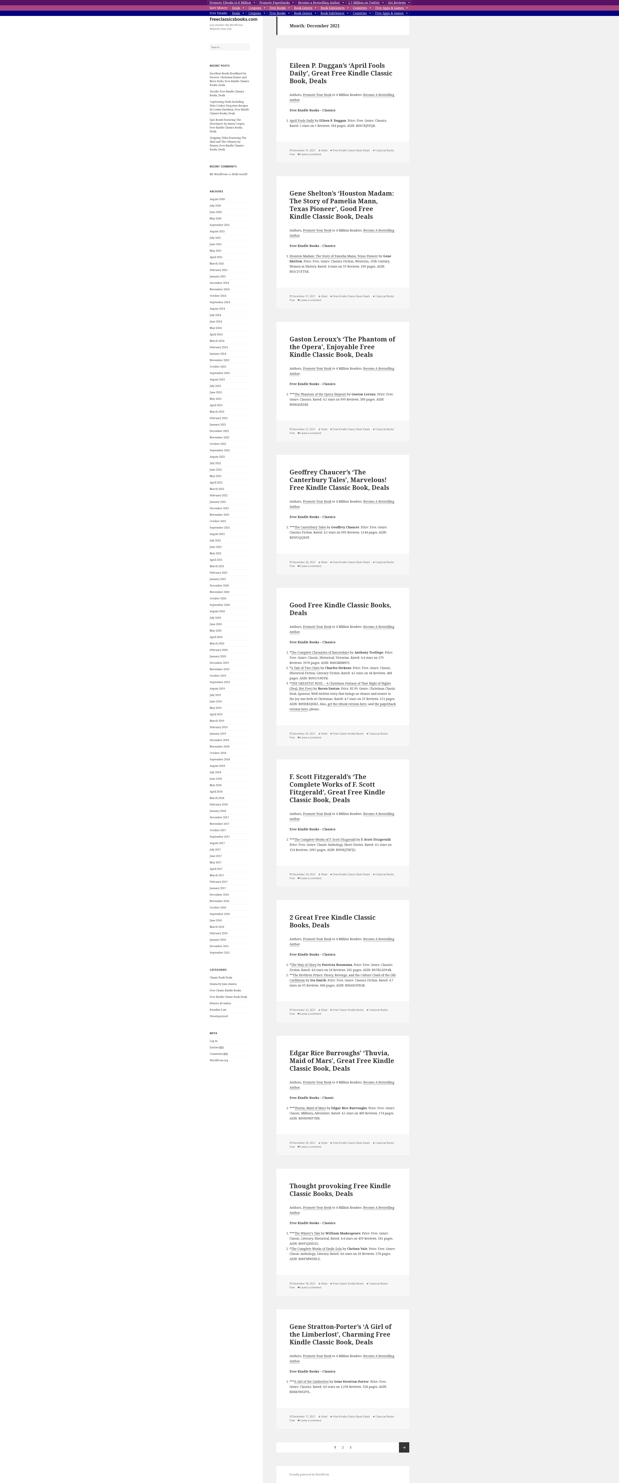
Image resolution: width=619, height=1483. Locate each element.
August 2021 (217, 534)
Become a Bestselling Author (319, 2)
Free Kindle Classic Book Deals (228, 997)
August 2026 (217, 199)
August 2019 (217, 688)
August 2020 (217, 611)
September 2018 (220, 759)
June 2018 (216, 778)
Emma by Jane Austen (223, 984)
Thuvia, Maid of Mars (310, 1108)
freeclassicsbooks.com (233, 19)
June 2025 (216, 244)
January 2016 (218, 939)
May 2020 (215, 630)
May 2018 (215, 785)
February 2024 (219, 347)
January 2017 (218, 888)
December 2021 (219, 508)
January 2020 (218, 656)
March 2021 (217, 566)
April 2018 (216, 791)
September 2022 (220, 450)
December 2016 (219, 894)
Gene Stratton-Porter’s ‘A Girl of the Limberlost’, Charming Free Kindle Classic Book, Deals (340, 1334)
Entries (217, 1047)
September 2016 (220, 914)
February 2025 (219, 270)
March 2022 (217, 489)
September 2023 (220, 373)
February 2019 (219, 727)
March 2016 (217, 927)
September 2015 (220, 952)
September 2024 (220, 302)
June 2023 (216, 392)
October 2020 (218, 598)
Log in (213, 1041)
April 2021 (216, 560)
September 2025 (220, 225)
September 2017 (220, 836)
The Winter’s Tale (307, 1233)
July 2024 (215, 315)
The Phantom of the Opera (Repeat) (320, 394)
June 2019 (216, 701)
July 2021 (215, 540)
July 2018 (215, 772)
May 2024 (215, 328)
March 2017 (217, 875)
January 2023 (218, 424)
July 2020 (215, 617)
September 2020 (220, 605)
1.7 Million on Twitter (364, 2)
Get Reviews (397, 2)
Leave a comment (310, 154)
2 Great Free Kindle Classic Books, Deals (333, 921)
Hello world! (240, 174)
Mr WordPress (219, 174)
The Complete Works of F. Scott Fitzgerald (325, 839)
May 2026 (215, 218)
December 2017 (219, 817)
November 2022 (219, 437)
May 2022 (215, 476)
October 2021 (218, 521)
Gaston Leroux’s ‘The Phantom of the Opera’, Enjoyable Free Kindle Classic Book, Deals (342, 347)
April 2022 (216, 482)
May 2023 (215, 399)
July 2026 (215, 205)
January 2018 (218, 811)
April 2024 (216, 334)
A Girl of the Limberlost (311, 1381)
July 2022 (215, 463)
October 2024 (218, 296)
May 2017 (215, 862)
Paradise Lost (218, 1009)
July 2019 (215, 695)
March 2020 (217, 643)
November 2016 (219, 901)
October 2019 (218, 675)
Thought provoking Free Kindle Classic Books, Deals (340, 1189)
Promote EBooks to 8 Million (230, 2)
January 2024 (218, 353)
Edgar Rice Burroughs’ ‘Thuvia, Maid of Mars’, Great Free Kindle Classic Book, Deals (342, 1060)
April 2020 (216, 637)
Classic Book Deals (221, 977)
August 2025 (217, 231)
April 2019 (216, 714)
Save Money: (218, 8)
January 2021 (218, 579)
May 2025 (215, 250)
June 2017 (216, 856)
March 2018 (217, 798)
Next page (404, 1447)
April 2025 (216, 257)
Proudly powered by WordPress (309, 1474)
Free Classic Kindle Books (225, 990)
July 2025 (215, 238)
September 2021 (220, 527)
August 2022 (217, 456)
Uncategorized (219, 1016)
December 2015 (219, 946)
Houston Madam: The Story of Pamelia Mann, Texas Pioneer (334, 256)
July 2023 (215, 386)
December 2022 (219, 431)
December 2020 (219, 585)
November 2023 (219, 360)
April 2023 (216, 405)
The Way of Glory (304, 965)
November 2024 (219, 289)
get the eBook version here (347, 704)
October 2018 (218, 753)
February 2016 (219, 933)
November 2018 (219, 746)
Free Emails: (219, 13)
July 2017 (215, 849)
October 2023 (218, 366)
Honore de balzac (220, 1003)
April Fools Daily (302, 120)
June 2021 (216, 547)
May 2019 (215, 708)
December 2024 (219, 283)
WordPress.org (219, 1060)
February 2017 (219, 881)
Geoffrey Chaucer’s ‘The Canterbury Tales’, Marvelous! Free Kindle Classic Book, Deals (339, 480)
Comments (219, 1054)
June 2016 (216, 920)
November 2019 (219, 669)
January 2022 (218, 502)
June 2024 (216, 321)
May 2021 (215, 553)
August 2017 (217, 843)
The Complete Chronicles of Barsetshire (320, 652)
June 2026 (216, 212)
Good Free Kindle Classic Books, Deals (340, 609)
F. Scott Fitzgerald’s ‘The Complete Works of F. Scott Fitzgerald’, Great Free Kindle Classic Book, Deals (337, 788)
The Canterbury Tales (310, 527)
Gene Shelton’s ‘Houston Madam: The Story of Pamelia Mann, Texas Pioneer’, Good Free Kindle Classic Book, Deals (342, 205)
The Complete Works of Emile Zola (316, 1249)
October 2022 (218, 444)
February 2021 (219, 572)
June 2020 (216, 624)
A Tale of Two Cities (305, 668)
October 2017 (218, 830)
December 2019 (219, 663)
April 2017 (216, 869)
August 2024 (217, 308)
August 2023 (217, 379)
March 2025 (217, 263)
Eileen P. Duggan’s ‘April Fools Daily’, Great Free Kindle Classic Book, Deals (341, 73)
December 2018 (219, 740)
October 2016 (218, 907)
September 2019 (220, 682)
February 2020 (219, 650)
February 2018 (219, 804)
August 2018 (217, 766)
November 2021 (219, 514)
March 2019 (217, 721)
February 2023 (219, 418)
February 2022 (219, 495)
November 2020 (219, 592)
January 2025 (218, 276)
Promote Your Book (317, 95)
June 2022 (216, 469)
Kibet (324, 150)
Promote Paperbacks (274, 2)
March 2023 (217, 411)
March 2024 (217, 341)
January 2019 (218, 733)
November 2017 (219, 824)
